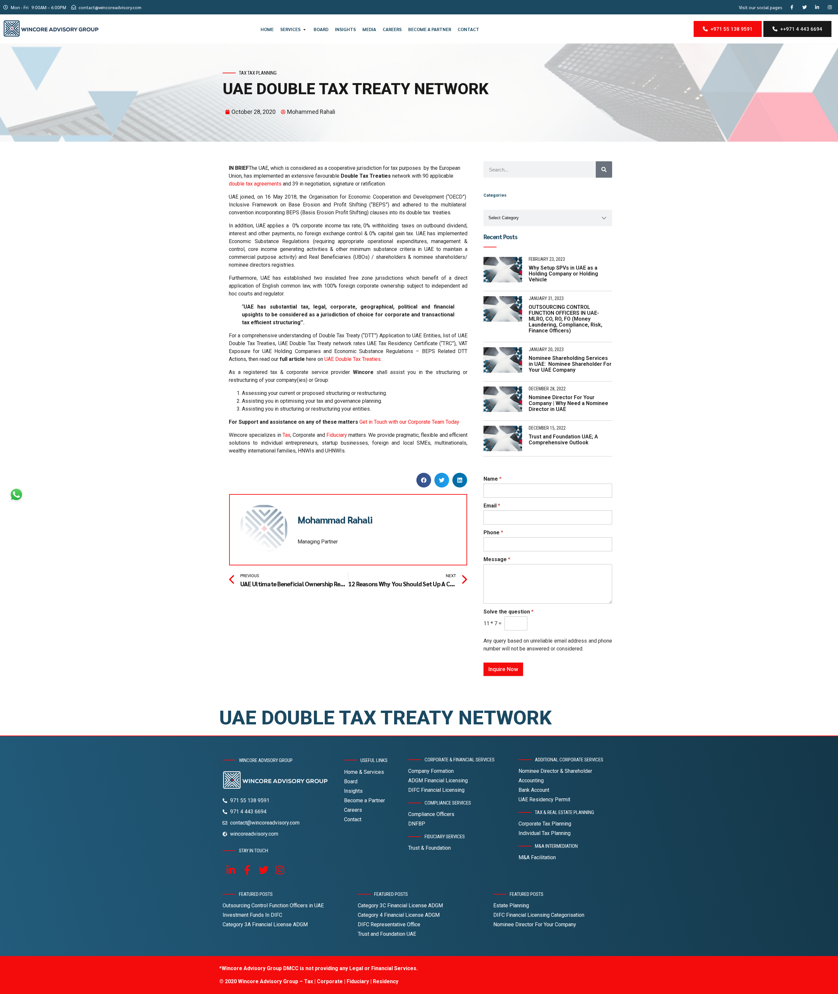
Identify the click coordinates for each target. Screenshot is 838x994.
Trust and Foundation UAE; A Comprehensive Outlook (563, 440)
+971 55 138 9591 (730, 29)
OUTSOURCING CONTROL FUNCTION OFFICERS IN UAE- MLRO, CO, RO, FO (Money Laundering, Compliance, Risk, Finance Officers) (565, 319)
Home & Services (364, 772)
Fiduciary (336, 435)
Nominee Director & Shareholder (555, 771)
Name (492, 479)
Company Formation (431, 771)
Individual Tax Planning (545, 833)
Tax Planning (262, 73)
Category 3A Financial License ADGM (265, 924)
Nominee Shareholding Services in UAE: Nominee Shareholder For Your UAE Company (570, 364)
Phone (493, 532)
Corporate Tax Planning (545, 824)
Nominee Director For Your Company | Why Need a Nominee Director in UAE (568, 403)
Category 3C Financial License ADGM (400, 905)
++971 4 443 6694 (799, 29)
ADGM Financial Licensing (438, 780)
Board (350, 781)
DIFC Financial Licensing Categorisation (538, 915)
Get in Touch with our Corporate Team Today (409, 422)
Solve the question (508, 612)
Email (491, 506)
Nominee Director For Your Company (534, 924)
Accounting (531, 780)
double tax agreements (255, 184)
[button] (423, 480)
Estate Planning (511, 905)
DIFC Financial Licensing (436, 790)
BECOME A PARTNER (429, 29)
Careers (353, 810)
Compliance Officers (431, 814)
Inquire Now (503, 669)
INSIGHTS (345, 29)
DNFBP (416, 824)
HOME (267, 29)
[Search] (604, 169)
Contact (352, 819)
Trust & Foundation (429, 848)
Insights (353, 791)
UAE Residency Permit (544, 799)
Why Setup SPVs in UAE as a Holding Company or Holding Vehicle (563, 274)
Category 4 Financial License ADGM (399, 915)
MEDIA (369, 29)
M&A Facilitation (537, 857)
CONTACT (468, 29)
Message (496, 559)
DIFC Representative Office (389, 924)
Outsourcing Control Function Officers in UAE (273, 905)
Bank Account (534, 790)
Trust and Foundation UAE (387, 934)
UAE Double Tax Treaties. (353, 359)
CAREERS (392, 29)
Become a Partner (364, 800)
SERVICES (290, 29)
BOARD (321, 29)
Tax (242, 73)
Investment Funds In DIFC (252, 915)
